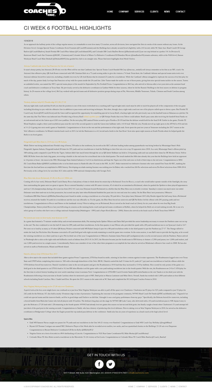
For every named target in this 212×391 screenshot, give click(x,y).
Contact (180, 12)
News (167, 12)
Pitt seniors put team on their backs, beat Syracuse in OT (45, 218)
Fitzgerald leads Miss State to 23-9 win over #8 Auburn (45, 142)
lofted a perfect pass (91, 116)
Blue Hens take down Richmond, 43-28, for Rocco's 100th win (48, 178)
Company (124, 12)
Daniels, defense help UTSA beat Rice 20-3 (40, 254)
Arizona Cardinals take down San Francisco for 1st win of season (49, 66)
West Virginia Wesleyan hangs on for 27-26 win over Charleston (49, 286)
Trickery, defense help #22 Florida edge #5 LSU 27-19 (45, 102)
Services (139, 12)
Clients (154, 12)
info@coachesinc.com (139, 373)
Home (110, 12)
